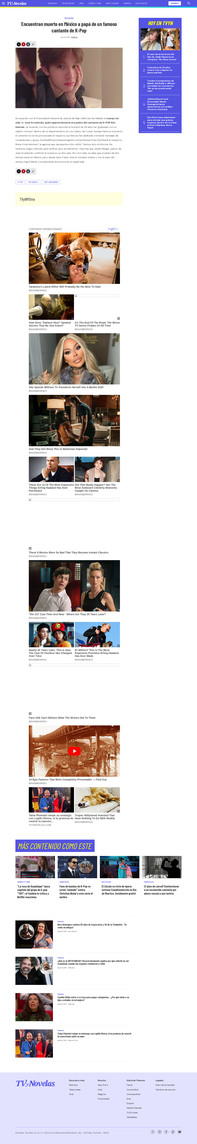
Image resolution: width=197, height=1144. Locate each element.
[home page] (17, 3)
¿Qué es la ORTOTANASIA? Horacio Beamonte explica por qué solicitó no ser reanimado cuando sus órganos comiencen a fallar (93, 962)
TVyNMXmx (74, 37)
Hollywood (141, 3)
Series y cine (95, 3)
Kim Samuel (33, 182)
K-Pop (20, 182)
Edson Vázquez (72, 931)
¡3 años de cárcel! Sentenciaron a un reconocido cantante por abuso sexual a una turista (161, 890)
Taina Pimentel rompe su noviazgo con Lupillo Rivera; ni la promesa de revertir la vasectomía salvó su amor (94, 1035)
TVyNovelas (71, 968)
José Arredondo (51, 182)
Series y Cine (23, 882)
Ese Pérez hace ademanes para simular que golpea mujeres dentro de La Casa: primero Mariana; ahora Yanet (162, 122)
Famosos (52, 3)
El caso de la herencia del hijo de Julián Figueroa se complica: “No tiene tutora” (162, 57)
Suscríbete (175, 3)
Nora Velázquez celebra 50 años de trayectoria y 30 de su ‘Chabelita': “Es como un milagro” (92, 926)
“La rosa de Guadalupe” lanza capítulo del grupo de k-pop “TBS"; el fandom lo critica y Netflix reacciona (33, 892)
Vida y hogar (112, 3)
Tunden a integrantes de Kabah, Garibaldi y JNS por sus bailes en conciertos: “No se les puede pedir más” (161, 85)
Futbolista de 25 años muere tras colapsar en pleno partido (159, 70)
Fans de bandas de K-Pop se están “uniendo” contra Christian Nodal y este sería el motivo (76, 892)
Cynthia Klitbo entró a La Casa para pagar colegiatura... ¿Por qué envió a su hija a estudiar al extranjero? (93, 999)
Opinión (127, 3)
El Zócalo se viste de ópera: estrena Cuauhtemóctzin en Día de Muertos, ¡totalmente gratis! (119, 890)
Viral (81, 3)
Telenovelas (68, 3)
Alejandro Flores (73, 1040)
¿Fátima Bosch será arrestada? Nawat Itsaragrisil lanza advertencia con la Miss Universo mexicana (159, 104)
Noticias (69, 18)
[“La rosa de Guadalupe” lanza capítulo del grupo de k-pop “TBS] (35, 867)
